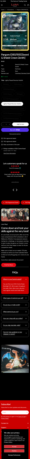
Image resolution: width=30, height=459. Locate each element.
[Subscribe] (27, 412)
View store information (9, 153)
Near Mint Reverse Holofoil (11, 99)
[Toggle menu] (1, 5)
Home (2, 9)
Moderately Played (9, 89)
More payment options (15, 133)
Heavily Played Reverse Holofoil (12, 114)
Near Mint (7, 84)
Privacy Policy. (8, 442)
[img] (15, 166)
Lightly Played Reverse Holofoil (12, 104)
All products (10, 9)
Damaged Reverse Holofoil (11, 119)
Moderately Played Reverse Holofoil (13, 109)
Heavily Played (8, 94)
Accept (14, 446)
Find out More (8, 265)
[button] (14, 190)
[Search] (24, 5)
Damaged (20, 94)
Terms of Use (21, 416)
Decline (14, 451)
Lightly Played (19, 84)
